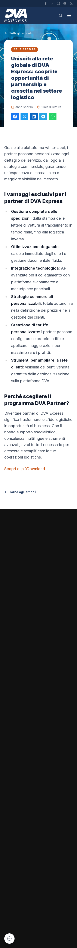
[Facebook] (45, 3)
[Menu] (69, 15)
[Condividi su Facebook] (15, 116)
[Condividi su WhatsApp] (52, 116)
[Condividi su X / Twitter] (24, 116)
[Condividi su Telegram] (43, 116)
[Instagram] (58, 3)
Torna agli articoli (22, 492)
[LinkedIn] (51, 3)
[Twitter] (71, 3)
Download (36, 468)
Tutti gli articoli (20, 33)
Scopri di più (15, 468)
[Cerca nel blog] (60, 15)
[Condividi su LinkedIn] (34, 116)
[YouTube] (64, 3)
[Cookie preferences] (9, 938)
